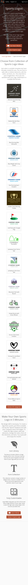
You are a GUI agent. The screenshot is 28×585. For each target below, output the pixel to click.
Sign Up (24, 2)
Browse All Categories (14, 407)
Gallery (7, 2)
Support (12, 2)
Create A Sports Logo (14, 50)
